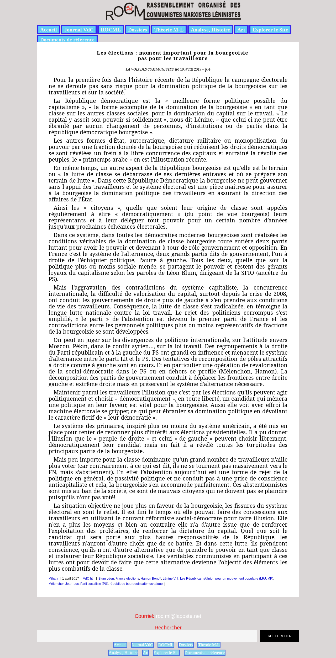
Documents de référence (67, 39)
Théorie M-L (168, 30)
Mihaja (53, 578)
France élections (127, 578)
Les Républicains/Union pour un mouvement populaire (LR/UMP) (226, 578)
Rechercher (168, 627)
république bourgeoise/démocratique (136, 583)
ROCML (111, 30)
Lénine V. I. (170, 578)
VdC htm (89, 578)
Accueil (48, 30)
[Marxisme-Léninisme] (173, 17)
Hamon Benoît (151, 578)
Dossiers (137, 30)
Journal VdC (78, 30)
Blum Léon (106, 578)
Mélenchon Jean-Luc (64, 583)
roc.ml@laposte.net (178, 616)
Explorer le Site (270, 30)
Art (241, 30)
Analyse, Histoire (210, 30)
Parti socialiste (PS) (94, 583)
